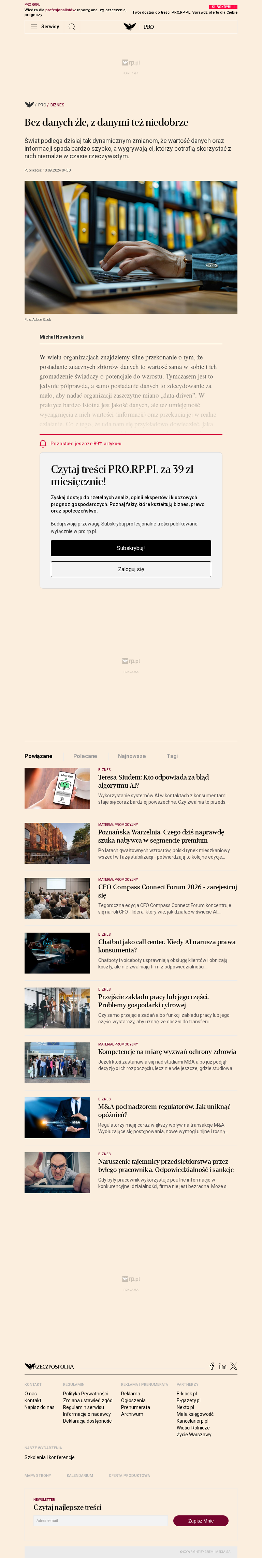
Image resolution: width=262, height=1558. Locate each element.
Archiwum (132, 1414)
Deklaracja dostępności (88, 1421)
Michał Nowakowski (62, 337)
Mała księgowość (195, 1414)
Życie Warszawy (194, 1434)
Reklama (130, 1393)
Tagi (172, 756)
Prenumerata (135, 1407)
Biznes (57, 105)
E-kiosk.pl (187, 1393)
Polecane (85, 756)
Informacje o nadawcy (87, 1414)
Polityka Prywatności (85, 1393)
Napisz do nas (40, 1407)
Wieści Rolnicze (193, 1427)
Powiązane (39, 756)
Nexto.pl (185, 1407)
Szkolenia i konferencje (50, 1457)
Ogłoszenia (133, 1400)
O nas (31, 1393)
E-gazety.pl (189, 1400)
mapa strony (38, 1475)
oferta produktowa (129, 1475)
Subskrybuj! (131, 548)
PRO (149, 27)
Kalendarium (80, 1475)
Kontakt (33, 1400)
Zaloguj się (131, 569)
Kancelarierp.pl (192, 1421)
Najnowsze (132, 756)
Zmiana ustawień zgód (88, 1400)
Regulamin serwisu (83, 1407)
